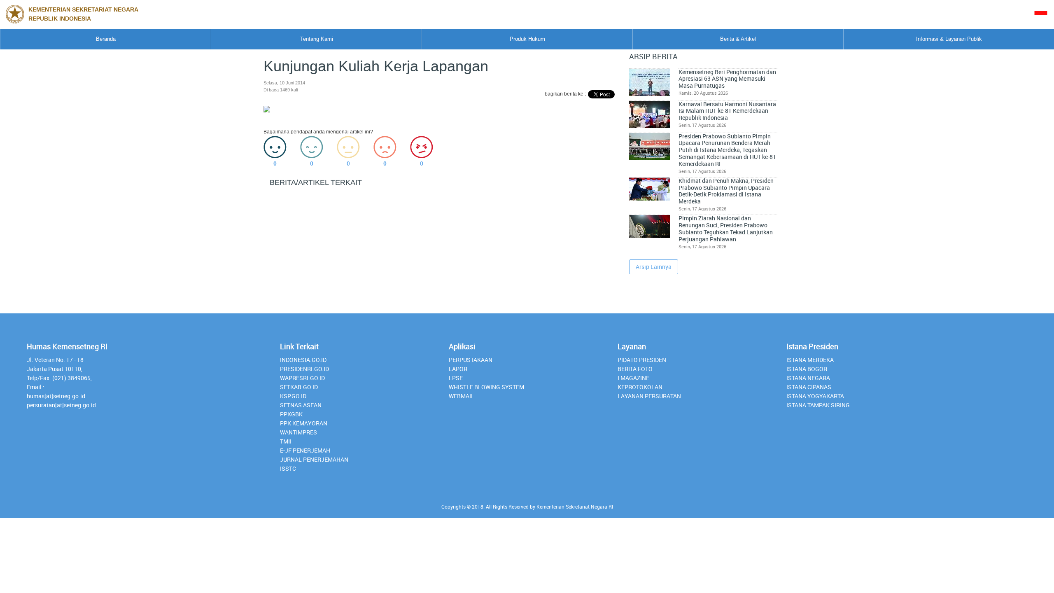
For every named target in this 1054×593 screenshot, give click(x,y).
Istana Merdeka (810, 360)
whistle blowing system (486, 387)
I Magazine (633, 378)
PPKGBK (291, 414)
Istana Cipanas (808, 387)
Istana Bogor (806, 369)
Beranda (106, 39)
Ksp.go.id (293, 396)
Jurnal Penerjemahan (314, 459)
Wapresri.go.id (302, 378)
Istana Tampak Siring (818, 405)
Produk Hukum (527, 39)
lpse (456, 378)
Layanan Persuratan (649, 396)
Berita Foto (635, 369)
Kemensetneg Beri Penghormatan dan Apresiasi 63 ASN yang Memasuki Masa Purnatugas (727, 78)
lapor (458, 369)
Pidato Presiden (642, 360)
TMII (285, 441)
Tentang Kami (316, 39)
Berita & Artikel (738, 39)
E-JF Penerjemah (305, 450)
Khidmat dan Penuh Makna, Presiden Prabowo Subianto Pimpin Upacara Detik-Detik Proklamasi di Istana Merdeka (726, 191)
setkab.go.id (299, 387)
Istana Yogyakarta (815, 396)
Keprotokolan (640, 387)
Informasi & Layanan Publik (949, 39)
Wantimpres (298, 432)
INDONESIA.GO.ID (303, 360)
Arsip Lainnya (654, 267)
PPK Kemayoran (303, 423)
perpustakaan (470, 360)
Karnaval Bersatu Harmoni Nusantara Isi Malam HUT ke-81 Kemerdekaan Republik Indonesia (727, 110)
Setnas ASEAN (301, 405)
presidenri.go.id (304, 369)
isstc (288, 468)
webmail (461, 396)
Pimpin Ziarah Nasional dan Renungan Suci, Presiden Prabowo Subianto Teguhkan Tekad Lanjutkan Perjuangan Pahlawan (726, 229)
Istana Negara (808, 378)
